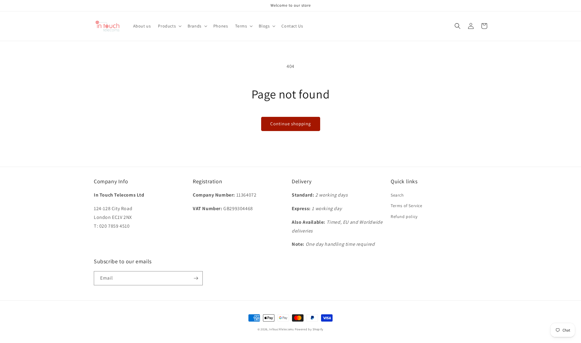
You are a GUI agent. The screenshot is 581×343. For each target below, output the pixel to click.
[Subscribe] (195, 278)
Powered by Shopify (309, 329)
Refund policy (404, 216)
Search (397, 195)
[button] (169, 26)
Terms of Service (406, 205)
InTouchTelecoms (281, 329)
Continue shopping (290, 124)
